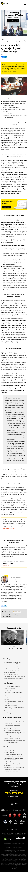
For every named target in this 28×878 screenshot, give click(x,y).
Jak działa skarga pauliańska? (9, 528)
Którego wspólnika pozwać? (9, 113)
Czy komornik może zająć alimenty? (12, 649)
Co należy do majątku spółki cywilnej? (11, 107)
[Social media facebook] (7, 829)
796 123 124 (14, 793)
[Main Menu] (25, 4)
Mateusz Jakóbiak (15, 579)
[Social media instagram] (12, 829)
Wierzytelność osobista (8, 117)
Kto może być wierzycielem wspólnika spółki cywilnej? (15, 115)
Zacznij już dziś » (6, 565)
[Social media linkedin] (20, 829)
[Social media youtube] (16, 829)
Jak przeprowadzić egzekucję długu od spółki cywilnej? (15, 101)
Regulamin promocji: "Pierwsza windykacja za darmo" (14, 843)
